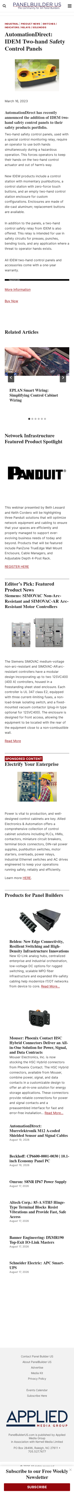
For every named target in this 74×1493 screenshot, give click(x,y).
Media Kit (37, 1373)
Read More (13, 741)
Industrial (12, 23)
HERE (27, 878)
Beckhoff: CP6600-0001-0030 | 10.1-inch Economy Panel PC (39, 1158)
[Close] (70, 1469)
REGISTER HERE (17, 567)
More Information (18, 289)
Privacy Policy (37, 1378)
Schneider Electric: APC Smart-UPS (36, 1265)
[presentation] (37, 361)
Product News (30, 23)
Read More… (50, 986)
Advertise (37, 1367)
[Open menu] (70, 6)
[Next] (63, 377)
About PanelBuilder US (37, 1362)
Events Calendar (37, 1390)
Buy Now (11, 301)
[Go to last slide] (11, 377)
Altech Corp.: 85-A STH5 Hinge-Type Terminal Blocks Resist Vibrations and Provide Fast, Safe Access (37, 1209)
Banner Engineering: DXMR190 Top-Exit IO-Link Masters (36, 1240)
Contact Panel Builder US (37, 1356)
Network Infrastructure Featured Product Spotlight (33, 438)
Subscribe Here (37, 1395)
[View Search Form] (4, 6)
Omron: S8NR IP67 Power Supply (38, 1181)
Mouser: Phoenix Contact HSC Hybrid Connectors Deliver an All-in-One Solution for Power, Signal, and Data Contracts (38, 1045)
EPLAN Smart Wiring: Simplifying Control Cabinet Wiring (33, 395)
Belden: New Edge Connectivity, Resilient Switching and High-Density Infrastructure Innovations (39, 946)
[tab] (29, 419)
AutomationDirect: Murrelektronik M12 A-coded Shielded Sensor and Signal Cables (38, 1131)
